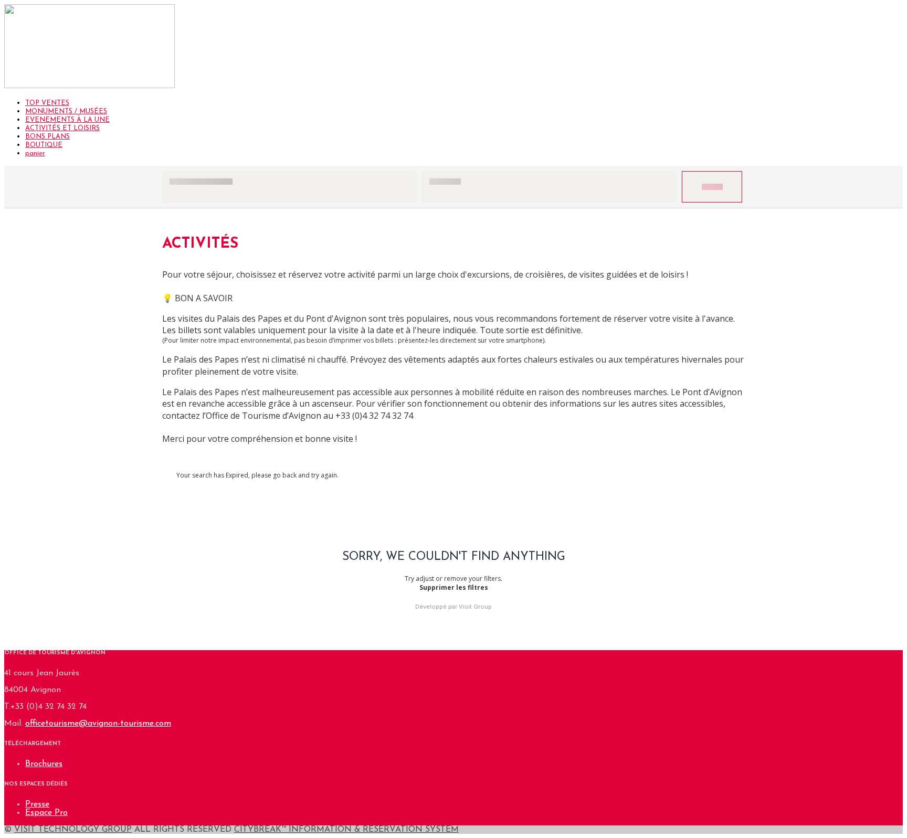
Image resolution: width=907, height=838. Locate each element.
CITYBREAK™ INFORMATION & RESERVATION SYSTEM (346, 829)
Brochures (43, 764)
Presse (37, 804)
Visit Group (475, 606)
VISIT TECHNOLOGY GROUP (73, 829)
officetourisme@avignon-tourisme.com (98, 723)
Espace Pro (46, 813)
